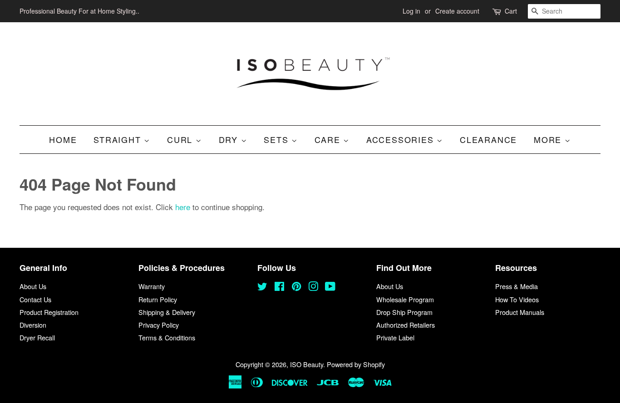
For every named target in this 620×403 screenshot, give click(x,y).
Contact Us (35, 299)
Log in (411, 10)
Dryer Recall (37, 337)
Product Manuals (519, 312)
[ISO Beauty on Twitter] (262, 287)
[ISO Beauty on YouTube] (330, 287)
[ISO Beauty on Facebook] (279, 287)
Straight (118, 139)
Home (63, 139)
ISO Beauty (306, 364)
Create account (457, 10)
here (182, 206)
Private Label (395, 337)
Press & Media (516, 286)
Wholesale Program (405, 299)
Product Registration (49, 312)
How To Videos (517, 299)
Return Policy (157, 299)
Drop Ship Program (404, 312)
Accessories (401, 139)
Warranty (151, 286)
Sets (277, 139)
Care (329, 139)
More (549, 139)
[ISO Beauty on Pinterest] (296, 287)
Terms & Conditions (166, 337)
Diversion (33, 324)
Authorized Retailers (405, 324)
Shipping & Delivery (166, 312)
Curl (181, 139)
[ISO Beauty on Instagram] (313, 287)
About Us (33, 286)
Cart (511, 10)
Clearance (488, 139)
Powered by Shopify (356, 364)
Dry (230, 139)
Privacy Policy (158, 324)
